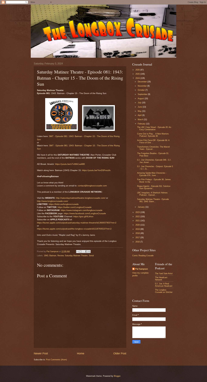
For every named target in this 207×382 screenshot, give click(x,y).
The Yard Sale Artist (164, 273)
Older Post (119, 353)
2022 (137, 216)
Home (80, 353)
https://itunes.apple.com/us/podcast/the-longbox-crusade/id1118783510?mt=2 (74, 229)
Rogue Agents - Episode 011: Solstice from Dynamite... (153, 187)
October (141, 90)
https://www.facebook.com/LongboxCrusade (85, 213)
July (140, 102)
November (142, 86)
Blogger (117, 376)
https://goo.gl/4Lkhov (83, 216)
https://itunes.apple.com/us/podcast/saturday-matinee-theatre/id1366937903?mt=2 (76, 223)
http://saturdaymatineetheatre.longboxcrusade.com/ (80, 198)
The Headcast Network (161, 278)
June (140, 107)
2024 (137, 78)
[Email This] (77, 251)
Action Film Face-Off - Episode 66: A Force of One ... (153, 141)
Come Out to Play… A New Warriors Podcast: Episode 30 (153, 135)
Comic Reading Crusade (143, 255)
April (140, 115)
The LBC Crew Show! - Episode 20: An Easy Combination (154, 128)
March (141, 119)
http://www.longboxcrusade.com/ (52, 201)
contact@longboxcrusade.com (92, 186)
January (141, 207)
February (142, 124)
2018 (137, 233)
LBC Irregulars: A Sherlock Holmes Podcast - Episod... (152, 194)
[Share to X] (83, 251)
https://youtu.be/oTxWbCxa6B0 (70, 164)
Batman (52, 255)
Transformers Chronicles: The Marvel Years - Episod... (153, 148)
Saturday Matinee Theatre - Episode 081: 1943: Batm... (153, 200)
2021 (137, 220)
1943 (46, 255)
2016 (137, 242)
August (141, 98)
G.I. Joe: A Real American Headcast (163, 285)
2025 (137, 74)
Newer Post (41, 353)
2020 (137, 225)
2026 (137, 70)
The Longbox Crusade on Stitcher (163, 291)
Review (60, 255)
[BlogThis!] (80, 251)
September (143, 94)
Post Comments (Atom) (56, 359)
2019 (137, 229)
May (140, 111)
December (142, 82)
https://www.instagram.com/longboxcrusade (81, 210)
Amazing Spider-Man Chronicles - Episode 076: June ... (152, 174)
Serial (91, 255)
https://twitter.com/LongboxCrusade (75, 207)
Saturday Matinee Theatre (76, 255)
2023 (137, 212)
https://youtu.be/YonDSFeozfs (96, 170)
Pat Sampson (141, 269)
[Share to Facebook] (86, 251)
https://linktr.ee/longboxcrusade (64, 204)
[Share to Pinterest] (89, 251)
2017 (137, 237)
